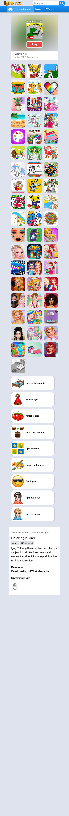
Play (35, 44)
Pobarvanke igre (40, 532)
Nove (38, 9)
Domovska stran (23, 9)
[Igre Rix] (12, 3)
